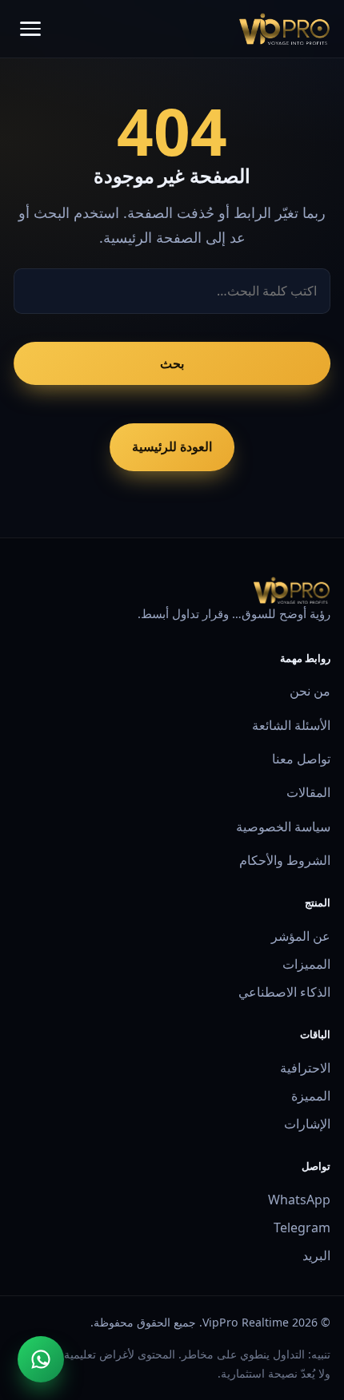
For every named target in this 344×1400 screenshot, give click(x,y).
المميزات (306, 964)
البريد (316, 1255)
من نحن (310, 691)
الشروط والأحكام (284, 860)
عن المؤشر (300, 936)
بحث (172, 363)
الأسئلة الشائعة (291, 725)
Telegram (302, 1227)
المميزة (310, 1096)
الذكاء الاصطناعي (284, 992)
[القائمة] (30, 28)
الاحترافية (305, 1068)
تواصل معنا (301, 758)
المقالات (308, 792)
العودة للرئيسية (172, 446)
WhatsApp (299, 1199)
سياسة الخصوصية (283, 826)
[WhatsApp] (41, 1359)
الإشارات (307, 1123)
